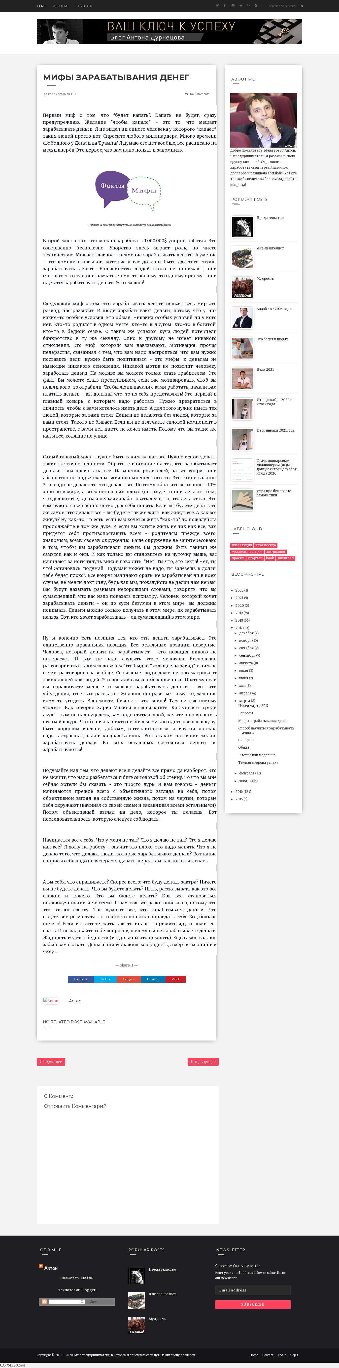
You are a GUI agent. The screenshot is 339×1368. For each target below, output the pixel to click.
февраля (247, 773)
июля (244, 671)
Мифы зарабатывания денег (262, 721)
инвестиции (242, 545)
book (270, 558)
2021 (240, 598)
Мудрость (265, 279)
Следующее (51, 1061)
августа (246, 663)
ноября (245, 641)
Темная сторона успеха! (258, 763)
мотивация (275, 552)
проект (238, 558)
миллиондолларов (247, 552)
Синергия (246, 740)
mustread (286, 558)
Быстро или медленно (256, 755)
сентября (247, 655)
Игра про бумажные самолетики (274, 493)
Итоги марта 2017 (253, 706)
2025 (240, 590)
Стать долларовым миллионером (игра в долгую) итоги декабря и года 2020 (277, 467)
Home (41, 6)
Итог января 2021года (276, 430)
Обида (243, 747)
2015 (239, 799)
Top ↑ (294, 1355)
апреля (245, 693)
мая (242, 686)
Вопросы (245, 713)
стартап (255, 558)
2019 (239, 613)
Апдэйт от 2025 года (274, 309)
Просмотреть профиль (77, 1278)
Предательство (270, 218)
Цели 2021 (265, 369)
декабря (246, 633)
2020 (240, 606)
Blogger (88, 1290)
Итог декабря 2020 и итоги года (274, 402)
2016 (239, 792)
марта (245, 701)
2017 (239, 628)
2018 (240, 620)
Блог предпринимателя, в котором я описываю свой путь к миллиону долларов (134, 1355)
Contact (267, 1355)
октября (246, 648)
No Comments (199, 94)
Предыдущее (203, 1061)
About (281, 1355)
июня (244, 678)
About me (60, 6)
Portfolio (84, 6)
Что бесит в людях (272, 339)
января (245, 781)
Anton (62, 94)
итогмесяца (266, 545)
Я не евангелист (270, 248)
